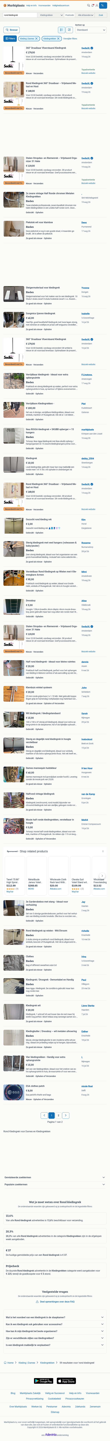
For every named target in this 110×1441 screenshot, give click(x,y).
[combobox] (20, 15)
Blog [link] (13, 1393)
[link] (13, 5)
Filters (12, 38)
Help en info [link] (31, 5)
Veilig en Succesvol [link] (55, 1393)
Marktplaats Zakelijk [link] (30, 1393)
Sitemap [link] (55, 1412)
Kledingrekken (50, 38)
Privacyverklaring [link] (34, 1398)
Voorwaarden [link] (44, 5)
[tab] (61, 30)
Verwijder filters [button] (70, 38)
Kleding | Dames (27, 38)
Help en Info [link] (75, 1393)
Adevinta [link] (66, 1406)
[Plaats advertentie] (103, 5)
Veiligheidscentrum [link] (60, 5)
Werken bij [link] (36, 1406)
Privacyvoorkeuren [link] (74, 1398)
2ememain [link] (95, 1406)
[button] (93, 5)
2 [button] (58, 1115)
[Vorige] (44, 1115)
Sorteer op (80, 25)
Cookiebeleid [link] (54, 1398)
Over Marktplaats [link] (18, 1406)
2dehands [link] (80, 1406)
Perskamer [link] (51, 1406)
